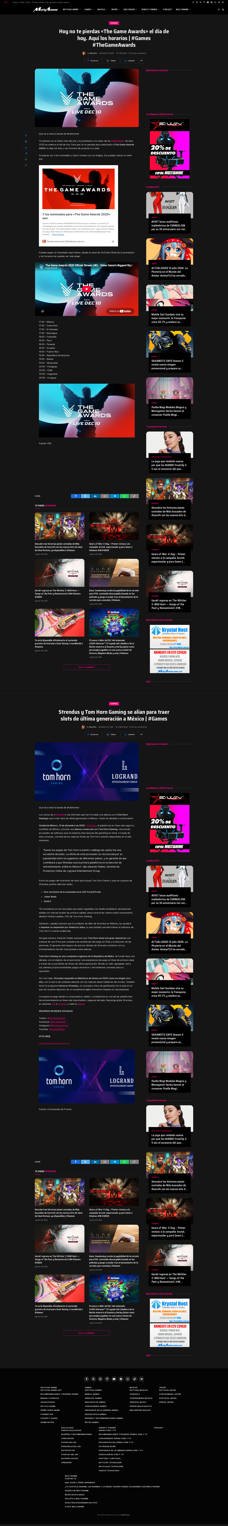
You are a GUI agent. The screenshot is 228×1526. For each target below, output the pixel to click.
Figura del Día (68, 1442)
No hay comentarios (138, 53)
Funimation (47, 1414)
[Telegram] (26, 153)
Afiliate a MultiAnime (76, 1499)
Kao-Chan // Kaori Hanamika (80, 1482)
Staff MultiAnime (74, 1507)
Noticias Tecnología (161, 457)
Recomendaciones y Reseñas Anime (59, 1394)
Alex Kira (93, 53)
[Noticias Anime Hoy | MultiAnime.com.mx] (46, 9)
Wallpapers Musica (140, 1410)
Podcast (167, 9)
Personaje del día (71, 1446)
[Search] (223, 10)
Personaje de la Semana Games (101, 1410)
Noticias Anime (70, 9)
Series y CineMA (149, 9)
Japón (114, 9)
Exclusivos (129, 9)
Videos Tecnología (109, 1470)
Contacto (70, 1478)
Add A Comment (87, 667)
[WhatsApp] (26, 159)
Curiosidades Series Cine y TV (115, 1438)
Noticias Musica (139, 1390)
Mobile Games (92, 1394)
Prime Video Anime (50, 1410)
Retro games (92, 1422)
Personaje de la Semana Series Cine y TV (121, 1450)
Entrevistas (68, 1450)
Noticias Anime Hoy (51, 1390)
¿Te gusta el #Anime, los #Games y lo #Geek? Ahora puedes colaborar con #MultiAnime (112, 1487)
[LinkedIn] (26, 147)
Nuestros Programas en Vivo (81, 1503)
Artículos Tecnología (111, 1466)
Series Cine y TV (107, 1430)
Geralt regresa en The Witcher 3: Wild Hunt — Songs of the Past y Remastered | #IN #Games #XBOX (42, 2)
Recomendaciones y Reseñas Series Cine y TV (123, 1434)
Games (88, 9)
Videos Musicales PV (141, 1406)
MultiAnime (182, 9)
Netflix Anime (48, 1406)
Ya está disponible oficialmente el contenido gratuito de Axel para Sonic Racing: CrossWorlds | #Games (59, 643)
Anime (154, 217)
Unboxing (66, 1462)
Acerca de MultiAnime (77, 1490)
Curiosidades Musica (141, 1398)
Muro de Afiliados (74, 1495)
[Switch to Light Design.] (218, 9)
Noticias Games (93, 1390)
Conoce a (135, 1394)
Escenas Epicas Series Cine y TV (116, 1442)
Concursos (67, 1438)
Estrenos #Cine (107, 1446)
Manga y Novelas (50, 1398)
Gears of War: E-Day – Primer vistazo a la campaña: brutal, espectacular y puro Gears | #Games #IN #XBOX (110, 547)
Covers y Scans (49, 1418)
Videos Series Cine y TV (111, 1454)
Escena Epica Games (95, 1414)
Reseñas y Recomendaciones (76, 1434)
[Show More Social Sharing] (141, 60)
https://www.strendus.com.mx (54, 1043)
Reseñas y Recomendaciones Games (104, 1418)
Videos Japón (166, 1402)
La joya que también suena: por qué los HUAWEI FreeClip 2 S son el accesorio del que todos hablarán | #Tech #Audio (169, 465)
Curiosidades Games (96, 1406)
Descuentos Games (95, 1402)
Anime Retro (47, 1422)
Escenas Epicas (69, 1458)
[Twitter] (26, 142)
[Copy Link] (26, 165)
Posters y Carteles (109, 1458)
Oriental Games (93, 1398)
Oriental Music (138, 1402)
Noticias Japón (167, 1390)
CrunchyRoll (48, 1402)
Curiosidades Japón (170, 1394)
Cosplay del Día (69, 1454)
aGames (114, 23)
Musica (101, 9)
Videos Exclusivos (71, 1430)
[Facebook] (26, 136)
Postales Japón (168, 1398)
